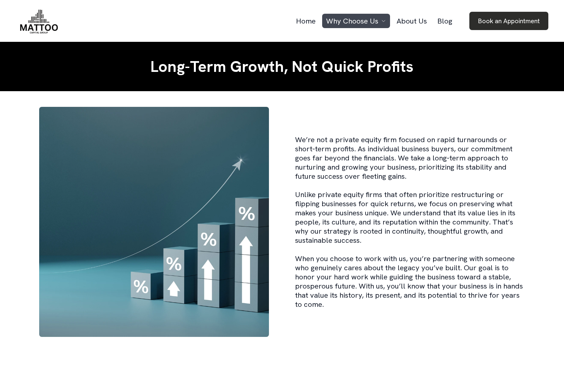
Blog (444, 21)
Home (306, 21)
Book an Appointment (509, 21)
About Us (412, 21)
